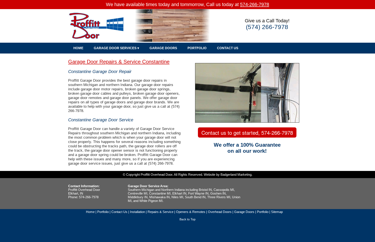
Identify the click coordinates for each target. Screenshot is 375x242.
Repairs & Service (160, 212)
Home (90, 212)
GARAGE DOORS (163, 48)
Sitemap (277, 212)
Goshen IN (218, 193)
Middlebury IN (138, 197)
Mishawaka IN (159, 197)
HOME (78, 48)
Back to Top (187, 219)
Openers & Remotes (190, 212)
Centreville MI (137, 193)
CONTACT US (227, 48)
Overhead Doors (220, 212)
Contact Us (119, 212)
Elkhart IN (179, 193)
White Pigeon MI (151, 201)
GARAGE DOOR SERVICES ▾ (116, 48)
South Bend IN (195, 197)
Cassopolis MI (224, 190)
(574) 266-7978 (267, 27)
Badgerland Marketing (236, 174)
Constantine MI (160, 193)
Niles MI (177, 197)
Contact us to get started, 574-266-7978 (247, 132)
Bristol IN (205, 190)
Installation (137, 212)
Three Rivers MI (218, 197)
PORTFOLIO (197, 48)
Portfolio (103, 212)
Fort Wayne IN (198, 193)
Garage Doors (244, 212)
